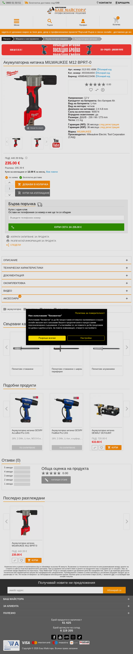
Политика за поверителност (90, 313)
